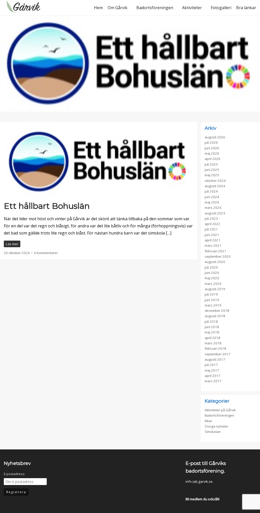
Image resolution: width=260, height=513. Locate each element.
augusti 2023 (215, 213)
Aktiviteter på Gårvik (220, 410)
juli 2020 (211, 267)
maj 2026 (212, 153)
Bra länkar (246, 7)
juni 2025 (212, 169)
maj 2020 (212, 278)
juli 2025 (211, 164)
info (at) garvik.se (199, 481)
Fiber (208, 421)
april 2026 (212, 158)
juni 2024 (212, 197)
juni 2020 (212, 272)
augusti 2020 (215, 261)
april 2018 (212, 337)
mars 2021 (213, 245)
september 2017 (218, 354)
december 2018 (217, 310)
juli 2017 (211, 364)
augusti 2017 (215, 359)
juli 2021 (211, 229)
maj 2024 (212, 202)
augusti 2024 (215, 186)
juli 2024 (211, 191)
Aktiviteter (192, 7)
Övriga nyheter (216, 426)
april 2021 (212, 240)
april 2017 (212, 375)
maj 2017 (212, 370)
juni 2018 (212, 327)
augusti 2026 (215, 137)
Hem (98, 7)
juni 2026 (212, 148)
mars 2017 (213, 381)
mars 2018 (213, 343)
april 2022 (212, 224)
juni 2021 (212, 234)
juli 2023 (211, 218)
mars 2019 (213, 305)
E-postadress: (14, 474)
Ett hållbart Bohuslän (47, 206)
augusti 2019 (215, 289)
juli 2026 (211, 142)
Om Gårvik (117, 7)
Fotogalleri (221, 7)
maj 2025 (212, 175)
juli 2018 (211, 321)
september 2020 (218, 256)
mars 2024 (213, 207)
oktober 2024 (215, 180)
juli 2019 (211, 294)
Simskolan (213, 431)
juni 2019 (212, 300)
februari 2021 (215, 251)
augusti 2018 (215, 316)
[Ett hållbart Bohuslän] (98, 164)
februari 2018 (215, 348)
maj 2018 (212, 332)
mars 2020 (213, 283)
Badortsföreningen (154, 7)
